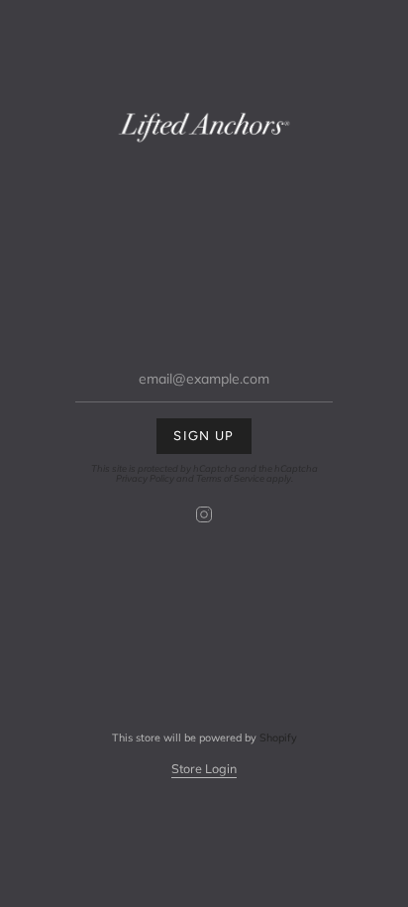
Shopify (278, 737)
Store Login (204, 768)
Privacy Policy (145, 478)
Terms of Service (230, 478)
